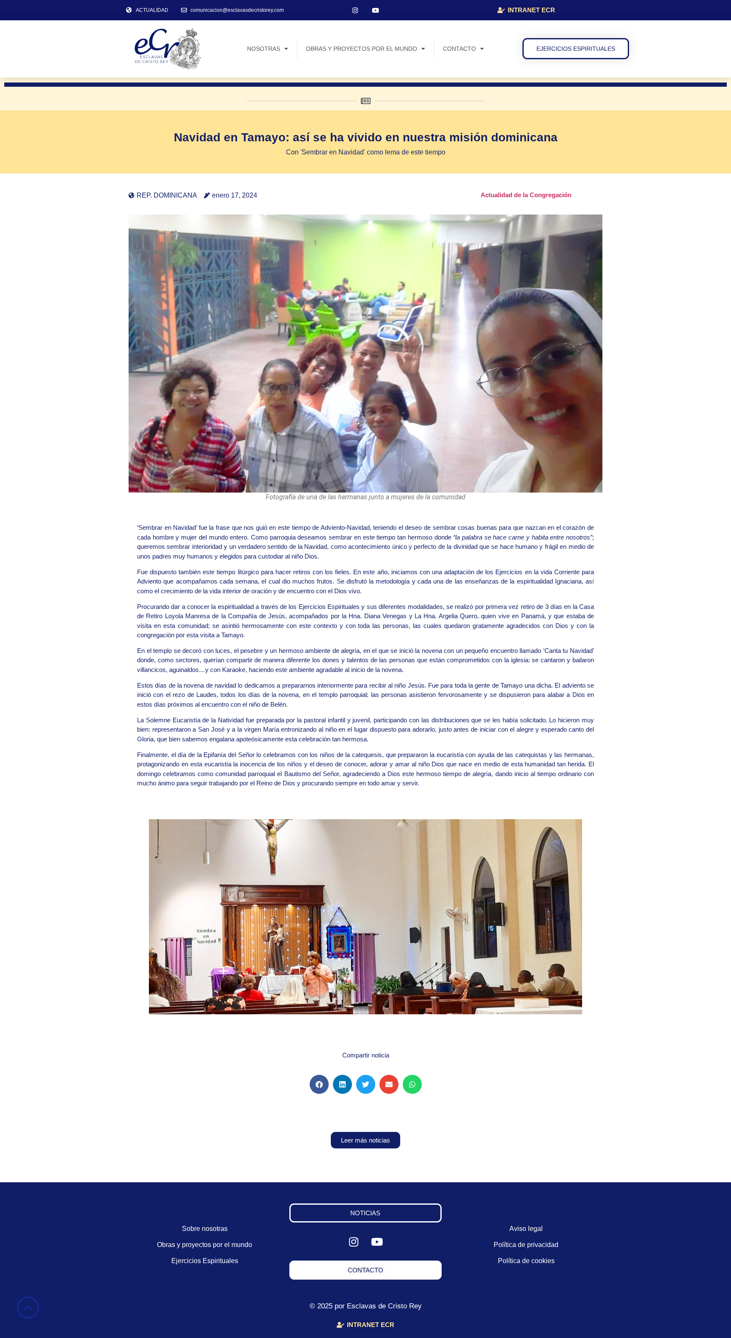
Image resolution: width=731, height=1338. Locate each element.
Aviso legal (526, 1228)
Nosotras (263, 48)
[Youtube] (376, 10)
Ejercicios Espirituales (204, 1260)
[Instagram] (355, 10)
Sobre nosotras (205, 1228)
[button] (319, 1084)
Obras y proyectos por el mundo (361, 48)
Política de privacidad (526, 1244)
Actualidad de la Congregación (526, 194)
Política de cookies (526, 1260)
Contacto (459, 48)
